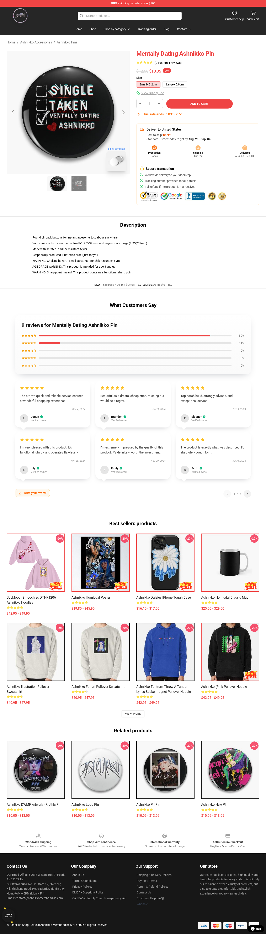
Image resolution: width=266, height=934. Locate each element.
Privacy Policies (82, 886)
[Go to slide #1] (57, 183)
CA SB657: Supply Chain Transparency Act (99, 898)
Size (139, 77)
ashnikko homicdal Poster (90, 597)
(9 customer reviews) (168, 62)
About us (78, 875)
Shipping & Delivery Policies (154, 875)
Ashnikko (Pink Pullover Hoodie (224, 687)
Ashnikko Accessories (36, 42)
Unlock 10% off (8, 915)
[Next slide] (123, 112)
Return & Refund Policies (152, 886)
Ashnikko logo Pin (85, 805)
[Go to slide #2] (79, 183)
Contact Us (144, 892)
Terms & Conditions (84, 880)
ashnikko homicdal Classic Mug (225, 597)
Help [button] (258, 928)
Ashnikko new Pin (214, 805)
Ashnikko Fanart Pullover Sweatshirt (97, 687)
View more (133, 713)
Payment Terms (147, 880)
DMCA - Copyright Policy (87, 892)
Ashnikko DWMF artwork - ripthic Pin (34, 805)
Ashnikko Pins (67, 42)
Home (11, 42)
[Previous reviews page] (227, 494)
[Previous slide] (13, 112)
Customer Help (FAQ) (150, 898)
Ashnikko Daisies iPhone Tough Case (163, 597)
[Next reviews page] (247, 494)
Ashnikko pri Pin (148, 805)
